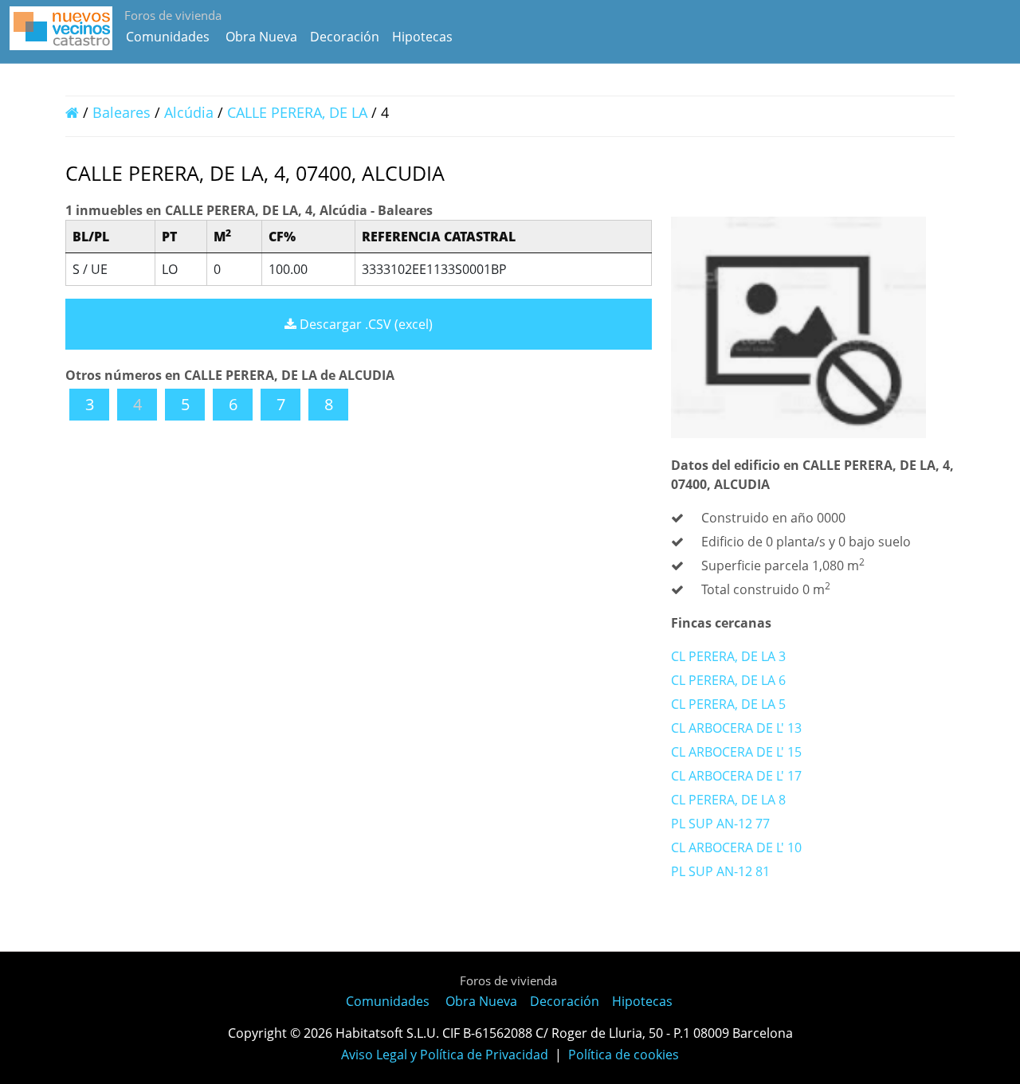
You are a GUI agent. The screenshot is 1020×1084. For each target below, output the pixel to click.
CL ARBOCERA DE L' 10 (736, 847)
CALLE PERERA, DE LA (299, 112)
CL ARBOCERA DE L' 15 (736, 752)
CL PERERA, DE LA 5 (728, 704)
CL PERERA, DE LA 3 (728, 656)
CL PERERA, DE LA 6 (728, 680)
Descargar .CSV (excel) (364, 324)
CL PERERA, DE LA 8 (728, 799)
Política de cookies (623, 1054)
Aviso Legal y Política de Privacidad (444, 1054)
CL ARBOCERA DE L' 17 (736, 776)
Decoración (344, 36)
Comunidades (168, 36)
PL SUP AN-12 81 (720, 871)
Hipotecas (422, 36)
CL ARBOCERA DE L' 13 (736, 728)
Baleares (121, 112)
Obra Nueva (261, 36)
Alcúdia (189, 112)
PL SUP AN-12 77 (720, 823)
